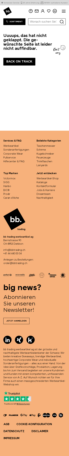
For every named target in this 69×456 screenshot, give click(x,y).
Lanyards (42, 165)
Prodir (6, 194)
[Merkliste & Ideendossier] (49, 11)
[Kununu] (30, 340)
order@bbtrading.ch (15, 263)
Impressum (11, 438)
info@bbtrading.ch (14, 250)
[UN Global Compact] (63, 275)
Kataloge (42, 182)
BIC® (6, 190)
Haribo (7, 186)
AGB (6, 424)
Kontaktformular (46, 186)
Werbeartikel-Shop (48, 178)
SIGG (6, 182)
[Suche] (62, 21)
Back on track (19, 61)
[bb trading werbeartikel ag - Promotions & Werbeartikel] (7, 11)
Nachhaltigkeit (45, 198)
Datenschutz (14, 431)
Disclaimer (39, 431)
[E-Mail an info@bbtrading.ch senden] (37, 11)
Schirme (41, 150)
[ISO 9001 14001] (42, 275)
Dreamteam (44, 194)
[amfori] (7, 275)
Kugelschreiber (45, 154)
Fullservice (9, 157)
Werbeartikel (11, 146)
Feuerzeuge (44, 157)
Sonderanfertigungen (16, 150)
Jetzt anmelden (16, 321)
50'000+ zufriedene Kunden (56, 3)
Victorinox (9, 178)
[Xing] (19, 340)
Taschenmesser (46, 146)
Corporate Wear (13, 154)
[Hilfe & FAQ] (31, 11)
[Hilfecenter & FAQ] (5, 415)
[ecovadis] (20, 275)
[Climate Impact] (32, 275)
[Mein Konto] (43, 11)
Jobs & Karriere (46, 190)
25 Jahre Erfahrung (31, 3)
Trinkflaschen (44, 161)
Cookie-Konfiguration (34, 424)
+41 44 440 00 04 (12, 253)
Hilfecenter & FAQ (13, 161)
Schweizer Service (11, 3)
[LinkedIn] (7, 340)
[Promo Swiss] (52, 275)
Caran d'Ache (11, 198)
